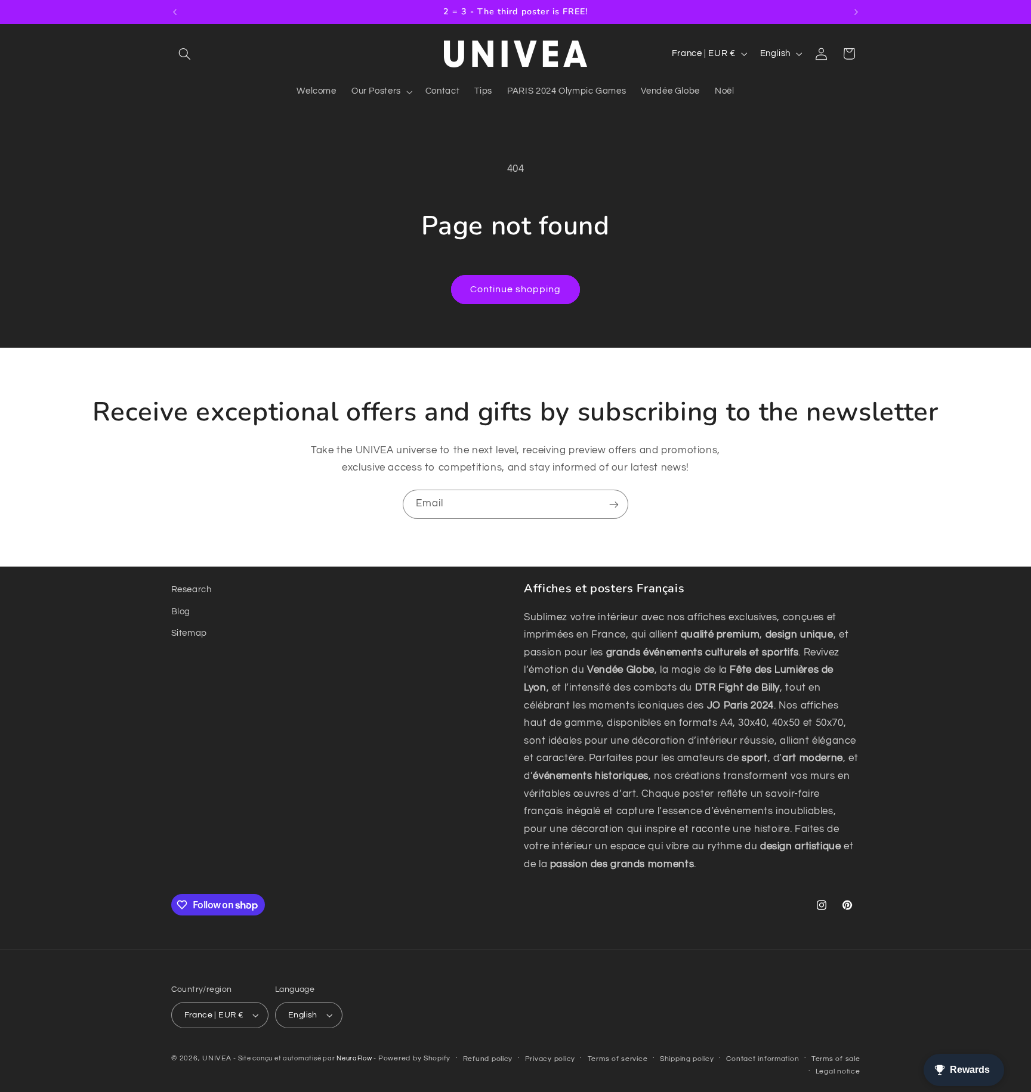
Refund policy (488, 1059)
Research (191, 589)
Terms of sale (835, 1059)
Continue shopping (515, 289)
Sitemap (189, 633)
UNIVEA (216, 1058)
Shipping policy (687, 1059)
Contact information (762, 1059)
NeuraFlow (355, 1058)
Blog (181, 611)
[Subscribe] (614, 504)
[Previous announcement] (175, 12)
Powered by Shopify (414, 1058)
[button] (185, 53)
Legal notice (838, 1071)
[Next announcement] (856, 12)
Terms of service (618, 1059)
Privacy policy (550, 1059)
